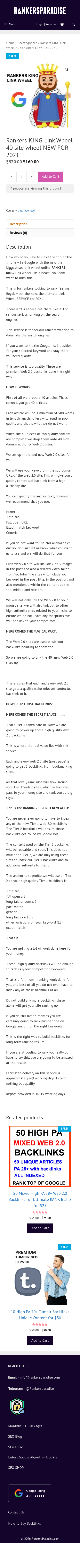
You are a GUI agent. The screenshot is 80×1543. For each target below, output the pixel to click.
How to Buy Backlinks (24, 1523)
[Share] (75, 4)
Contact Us (16, 1512)
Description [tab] (18, 224)
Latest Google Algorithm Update (32, 1457)
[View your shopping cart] (62, 24)
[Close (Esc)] (66, 4)
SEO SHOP (16, 1467)
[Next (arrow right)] (73, 771)
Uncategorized (27, 43)
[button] (66, 69)
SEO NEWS (16, 1447)
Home (10, 43)
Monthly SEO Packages (25, 1426)
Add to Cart (50, 176)
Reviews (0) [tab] (18, 232)
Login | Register (46, 24)
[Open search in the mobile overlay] (74, 24)
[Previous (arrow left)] (7, 771)
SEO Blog (15, 1436)
